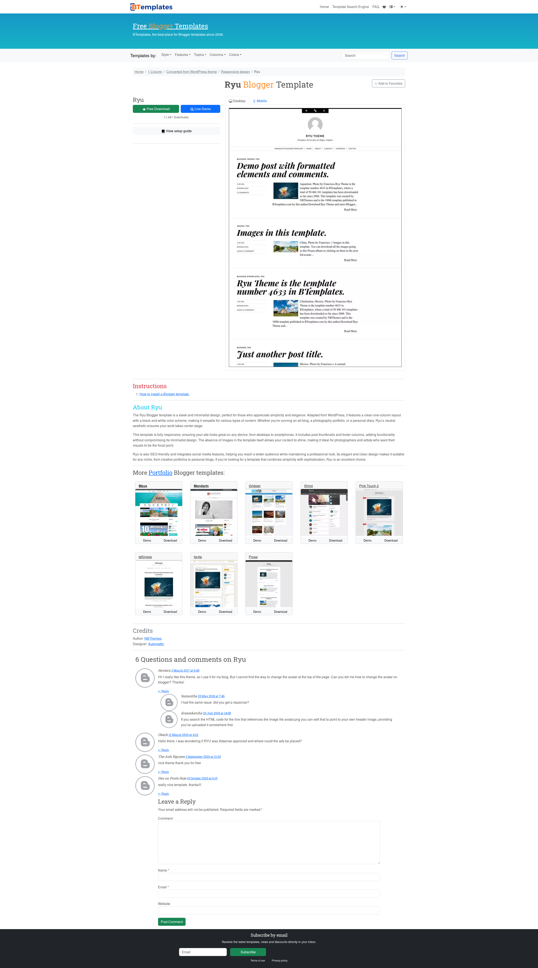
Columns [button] (216, 54)
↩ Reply (163, 691)
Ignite (198, 556)
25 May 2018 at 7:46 (211, 696)
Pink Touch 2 (369, 485)
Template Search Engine (350, 6)
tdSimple (145, 556)
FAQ (375, 6)
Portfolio (160, 472)
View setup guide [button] (178, 130)
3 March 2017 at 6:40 (185, 671)
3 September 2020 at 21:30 (203, 757)
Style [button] (165, 54)
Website (164, 903)
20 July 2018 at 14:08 (217, 713)
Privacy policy (279, 960)
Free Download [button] (158, 108)
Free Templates (170, 25)
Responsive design (235, 71)
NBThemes (152, 638)
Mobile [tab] (261, 100)
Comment (165, 818)
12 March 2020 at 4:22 (183, 735)
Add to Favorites (389, 83)
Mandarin (201, 485)
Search (399, 55)
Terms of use (258, 960)
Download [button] (170, 540)
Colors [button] (234, 54)
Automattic (156, 643)
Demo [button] (147, 540)
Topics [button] (199, 54)
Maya (143, 485)
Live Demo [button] (202, 108)
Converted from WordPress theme (191, 71)
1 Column (155, 71)
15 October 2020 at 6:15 (202, 778)
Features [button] (181, 54)
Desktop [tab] (238, 100)
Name (163, 870)
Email (163, 887)
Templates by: (143, 55)
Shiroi (308, 485)
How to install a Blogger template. (165, 394)
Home (324, 6)
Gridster (255, 485)
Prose (253, 556)
